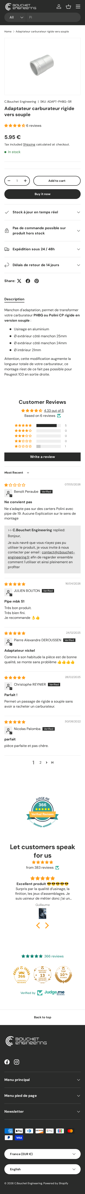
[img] (14, 485)
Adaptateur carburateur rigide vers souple (42, 31)
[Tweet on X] (19, 281)
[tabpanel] (42, 342)
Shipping (29, 144)
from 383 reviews (40, 867)
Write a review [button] (42, 456)
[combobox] (42, 17)
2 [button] (40, 762)
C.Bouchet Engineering (20, 102)
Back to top (42, 1017)
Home (8, 31)
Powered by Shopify (55, 1183)
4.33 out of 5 (54, 410)
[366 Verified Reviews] (42, 829)
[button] (68, 6)
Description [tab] (14, 299)
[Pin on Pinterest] (36, 281)
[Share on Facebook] (28, 281)
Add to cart (56, 181)
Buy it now (43, 194)
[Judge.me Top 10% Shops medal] (63, 974)
